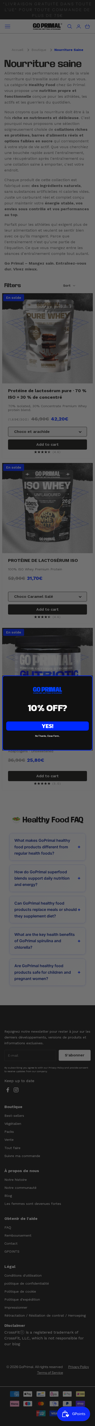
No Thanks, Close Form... (47, 736)
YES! (47, 726)
